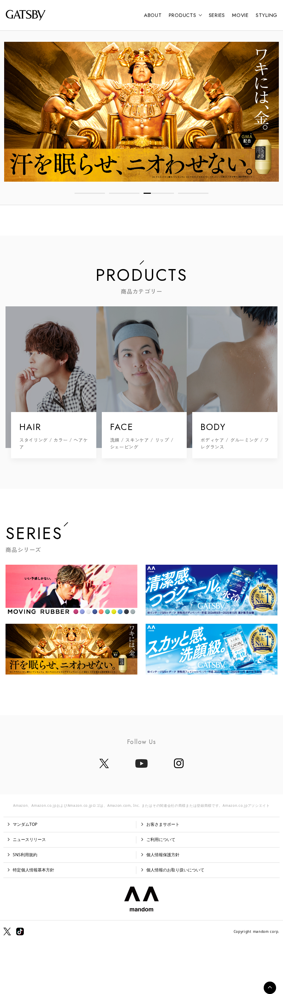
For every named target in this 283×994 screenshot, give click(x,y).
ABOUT (153, 15)
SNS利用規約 (25, 855)
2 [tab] (124, 193)
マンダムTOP (25, 824)
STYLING (266, 15)
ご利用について (160, 839)
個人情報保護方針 (162, 855)
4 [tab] (193, 193)
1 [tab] (90, 193)
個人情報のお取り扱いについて (175, 870)
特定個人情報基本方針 (33, 870)
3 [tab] (159, 193)
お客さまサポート (162, 824)
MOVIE (240, 15)
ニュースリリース (29, 839)
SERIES (217, 15)
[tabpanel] (141, 112)
